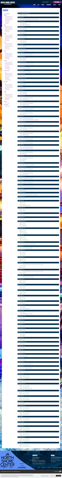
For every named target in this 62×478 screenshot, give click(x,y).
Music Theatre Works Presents (9, 37)
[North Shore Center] (7, 3)
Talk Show (6, 81)
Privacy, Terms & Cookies (57, 467)
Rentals (54, 4)
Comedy (5, 15)
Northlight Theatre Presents (8, 36)
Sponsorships (49, 4)
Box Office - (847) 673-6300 (38, 460)
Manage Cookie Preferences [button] (45, 475)
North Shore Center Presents (8, 16)
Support (42, 4)
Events (34, 4)
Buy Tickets (57, 2)
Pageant (5, 101)
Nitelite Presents (7, 47)
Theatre (5, 60)
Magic (5, 42)
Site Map (49, 467)
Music (5, 50)
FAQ (38, 4)
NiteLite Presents (7, 20)
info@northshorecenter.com (38, 464)
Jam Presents (6, 23)
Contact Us (43, 467)
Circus (5, 91)
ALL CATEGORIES (6, 13)
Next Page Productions (8, 68)
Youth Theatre (6, 70)
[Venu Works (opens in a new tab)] (22, 465)
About (59, 4)
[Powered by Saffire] (60, 471)
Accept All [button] (58, 475)
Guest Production (7, 40)
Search (51, 2)
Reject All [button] (53, 475)
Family (5, 33)
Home (39, 467)
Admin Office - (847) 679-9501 (39, 462)
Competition (6, 104)
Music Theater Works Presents (9, 19)
